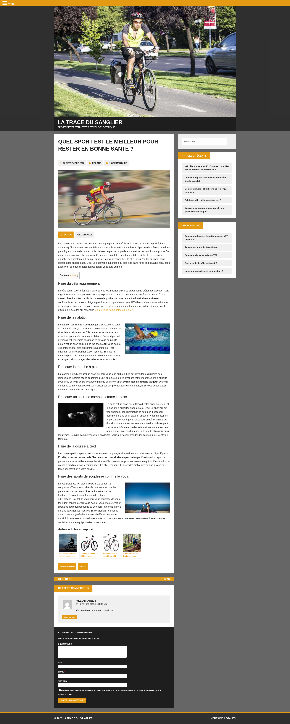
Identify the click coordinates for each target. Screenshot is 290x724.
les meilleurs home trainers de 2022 (113, 310)
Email (61, 672)
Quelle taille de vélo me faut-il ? (201, 263)
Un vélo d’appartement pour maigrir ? (204, 271)
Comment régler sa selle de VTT (201, 255)
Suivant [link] (166, 579)
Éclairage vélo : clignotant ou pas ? (203, 200)
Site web (62, 681)
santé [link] (82, 566)
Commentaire (65, 644)
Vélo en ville (84, 234)
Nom (60, 663)
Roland (96, 163)
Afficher (73, 275)
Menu (11, 3)
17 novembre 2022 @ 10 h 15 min (91, 604)
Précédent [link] (64, 579)
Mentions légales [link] (223, 718)
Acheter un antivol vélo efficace (201, 247)
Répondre (69, 617)
